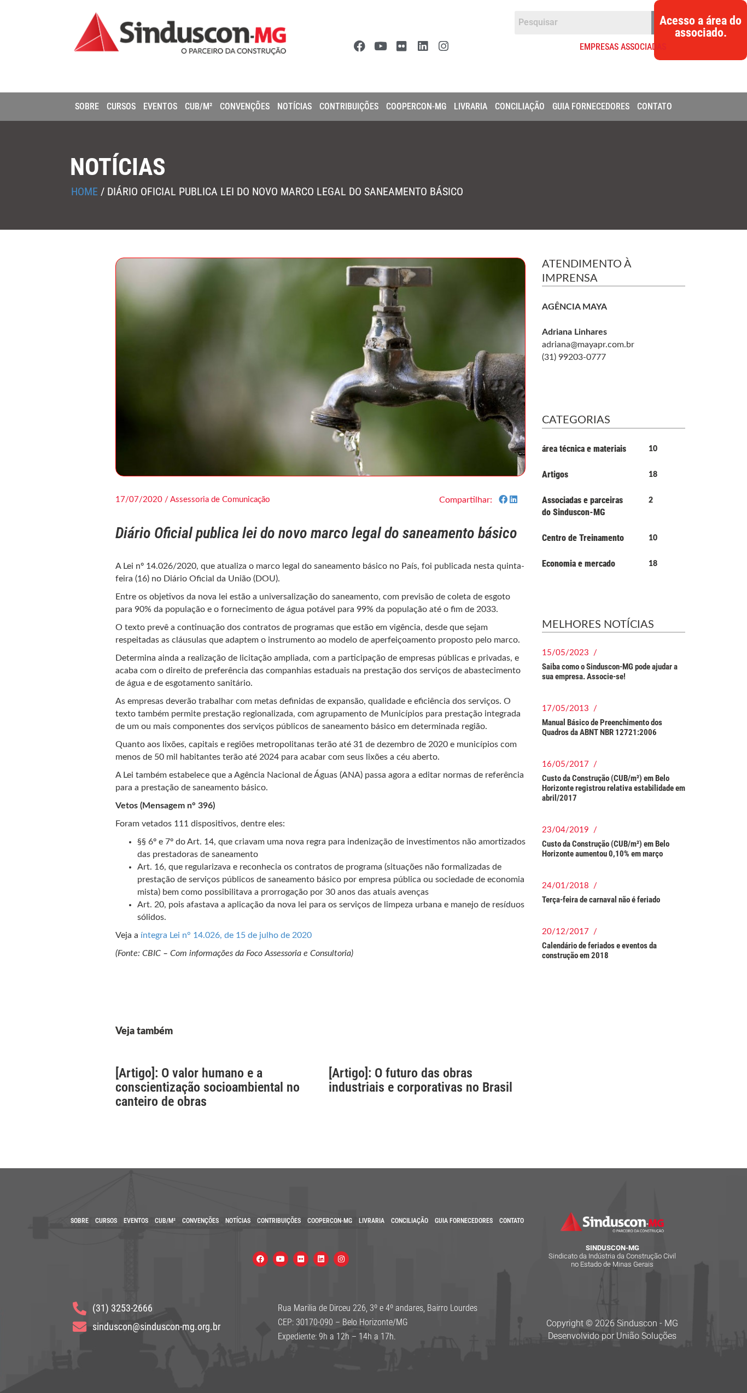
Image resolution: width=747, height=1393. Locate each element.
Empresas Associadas (623, 47)
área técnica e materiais (584, 449)
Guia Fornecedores (590, 106)
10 (653, 449)
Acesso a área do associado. (701, 27)
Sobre (87, 106)
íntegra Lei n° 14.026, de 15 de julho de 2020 (226, 935)
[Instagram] (443, 46)
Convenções (245, 106)
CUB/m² (198, 106)
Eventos (160, 106)
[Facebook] (359, 46)
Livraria (470, 106)
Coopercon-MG (416, 106)
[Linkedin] (422, 46)
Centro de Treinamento (583, 538)
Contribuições (348, 106)
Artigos (555, 474)
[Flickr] (401, 46)
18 (653, 475)
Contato (654, 106)
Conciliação (520, 106)
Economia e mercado (578, 563)
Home (84, 191)
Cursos (121, 106)
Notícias (294, 106)
